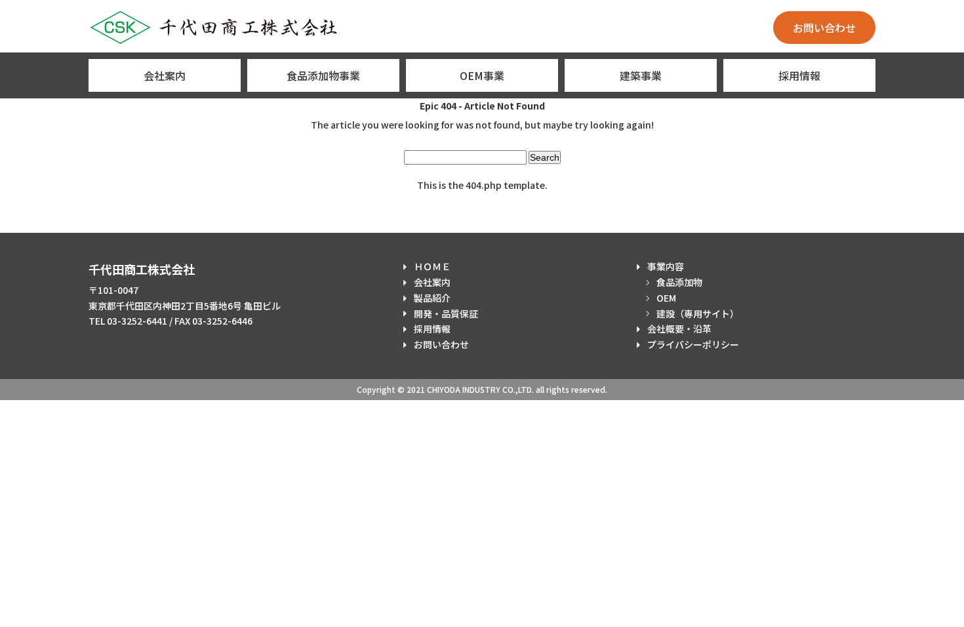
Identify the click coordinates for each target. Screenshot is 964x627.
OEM (666, 297)
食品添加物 (679, 282)
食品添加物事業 (323, 75)
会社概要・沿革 (679, 328)
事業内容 (665, 266)
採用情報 (799, 75)
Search (544, 157)
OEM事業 (482, 75)
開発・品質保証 (446, 313)
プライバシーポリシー (693, 344)
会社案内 (165, 75)
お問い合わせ (824, 27)
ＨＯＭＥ (432, 266)
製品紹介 (432, 297)
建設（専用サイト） (697, 313)
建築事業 (641, 75)
